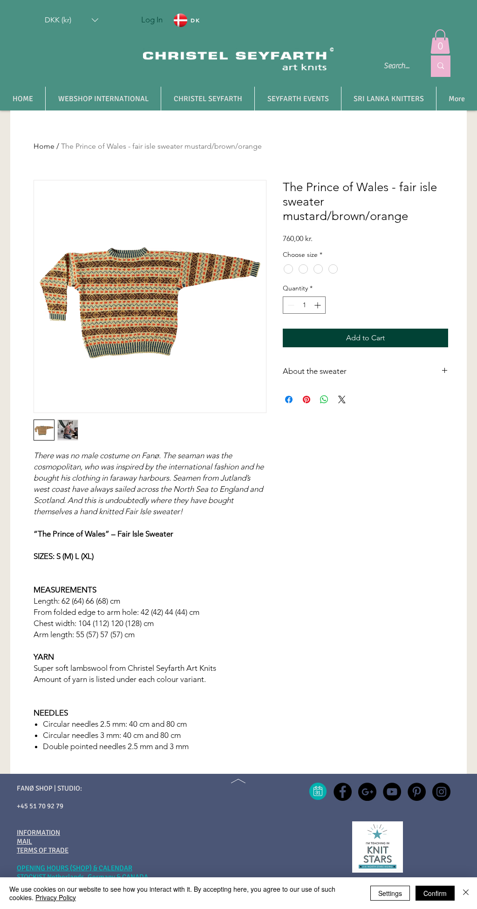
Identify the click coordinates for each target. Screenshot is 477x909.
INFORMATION (38, 832)
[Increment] (318, 305)
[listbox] (71, 20)
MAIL (24, 841)
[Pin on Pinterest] (306, 399)
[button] (71, 20)
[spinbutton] (304, 305)
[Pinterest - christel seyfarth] (417, 792)
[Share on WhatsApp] (324, 399)
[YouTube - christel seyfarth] (392, 792)
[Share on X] (342, 399)
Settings (390, 893)
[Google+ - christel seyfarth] (367, 792)
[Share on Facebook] (288, 399)
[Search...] (440, 66)
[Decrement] (290, 305)
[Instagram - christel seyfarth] (441, 792)
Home (44, 146)
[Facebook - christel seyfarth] (343, 792)
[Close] (465, 893)
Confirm (435, 893)
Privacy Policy (55, 897)
